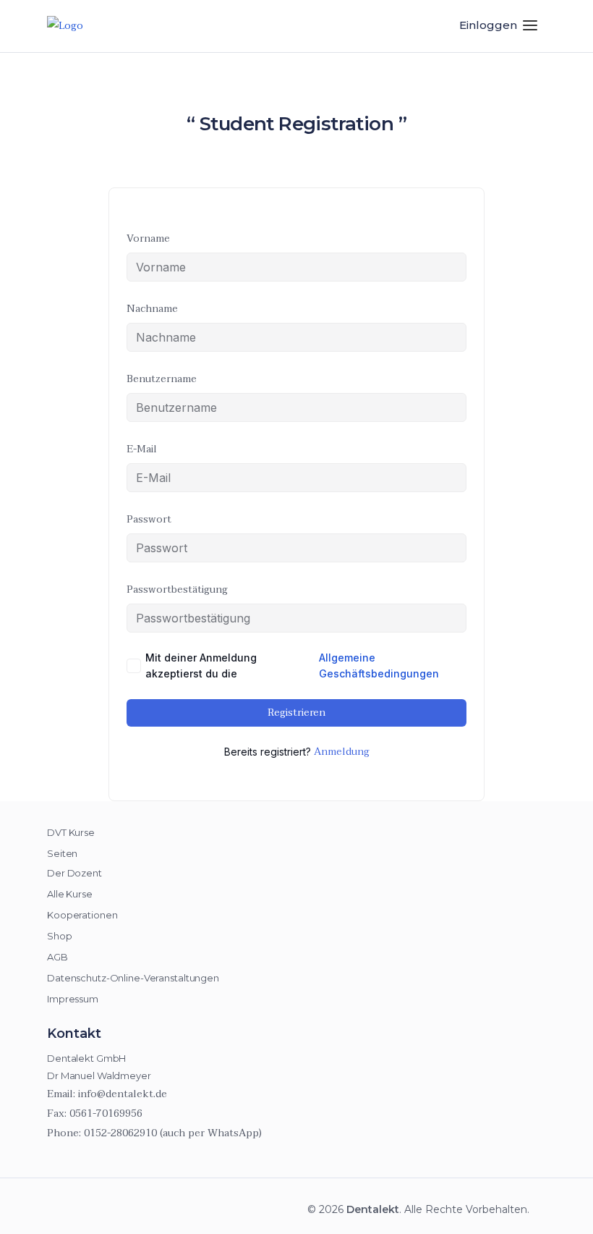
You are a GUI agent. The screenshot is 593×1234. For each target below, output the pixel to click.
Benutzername (162, 379)
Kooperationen (82, 915)
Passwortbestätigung (177, 589)
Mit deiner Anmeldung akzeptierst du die (292, 665)
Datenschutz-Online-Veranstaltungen (133, 978)
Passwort (149, 519)
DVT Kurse (71, 832)
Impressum (72, 999)
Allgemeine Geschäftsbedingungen (379, 665)
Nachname (152, 308)
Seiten (62, 853)
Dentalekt (372, 1209)
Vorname (148, 238)
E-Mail (142, 449)
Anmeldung (342, 752)
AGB (57, 957)
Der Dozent (74, 873)
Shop (59, 936)
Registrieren (296, 712)
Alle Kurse (70, 894)
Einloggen (488, 25)
